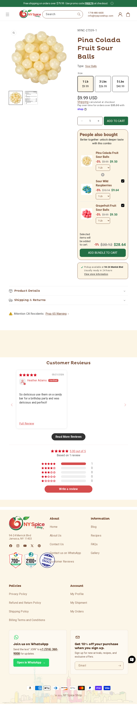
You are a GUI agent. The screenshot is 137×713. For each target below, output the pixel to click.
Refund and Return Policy (25, 602)
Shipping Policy (19, 611)
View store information (96, 274)
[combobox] (62, 14)
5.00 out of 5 (78, 451)
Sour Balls (91, 66)
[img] (28, 375)
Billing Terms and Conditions (27, 620)
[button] (7, 14)
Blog (94, 526)
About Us (55, 535)
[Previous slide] (12, 405)
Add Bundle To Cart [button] (103, 252)
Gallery (95, 553)
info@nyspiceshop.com (100, 15)
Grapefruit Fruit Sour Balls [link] (106, 207)
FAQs (94, 544)
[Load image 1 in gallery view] (15, 98)
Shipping (82, 102)
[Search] (79, 14)
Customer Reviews (62, 561)
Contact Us (57, 544)
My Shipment (78, 602)
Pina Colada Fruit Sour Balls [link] (107, 155)
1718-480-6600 (95, 12)
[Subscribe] (119, 665)
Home (53, 526)
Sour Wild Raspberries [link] (104, 183)
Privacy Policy (18, 594)
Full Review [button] (26, 423)
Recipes (96, 535)
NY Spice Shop (72, 695)
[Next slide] (125, 405)
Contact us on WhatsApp (65, 553)
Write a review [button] (68, 489)
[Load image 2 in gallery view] (31, 98)
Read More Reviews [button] (68, 436)
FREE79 (89, 3)
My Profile (77, 594)
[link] (86, 160)
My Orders (77, 611)
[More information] (112, 3)
